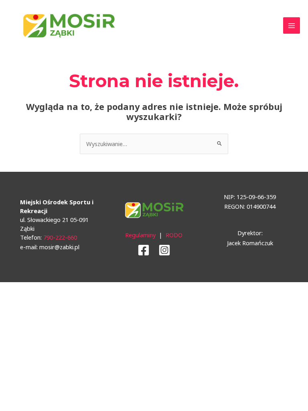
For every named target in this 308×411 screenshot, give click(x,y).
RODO (174, 235)
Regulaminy (140, 235)
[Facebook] (144, 250)
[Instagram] (164, 250)
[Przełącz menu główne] (291, 25)
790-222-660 (60, 237)
